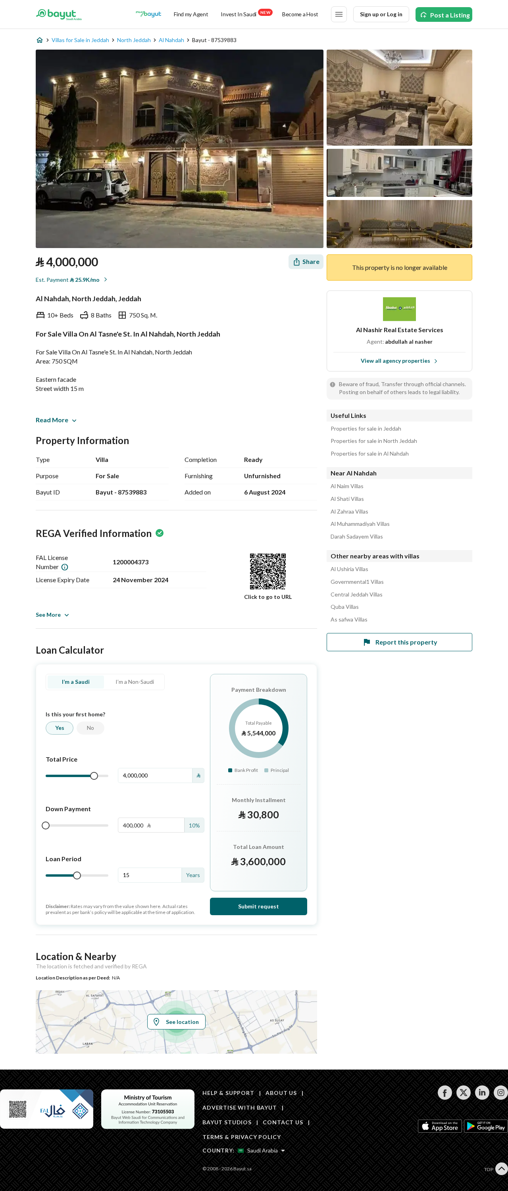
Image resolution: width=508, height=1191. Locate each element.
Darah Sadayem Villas (357, 536)
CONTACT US (283, 1122)
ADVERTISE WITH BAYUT (239, 1107)
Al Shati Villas (347, 499)
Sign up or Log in (381, 14)
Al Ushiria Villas (349, 569)
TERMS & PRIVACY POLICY (241, 1136)
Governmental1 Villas (357, 582)
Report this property (406, 642)
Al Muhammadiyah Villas (360, 524)
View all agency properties (395, 360)
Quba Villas (345, 607)
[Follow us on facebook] (444, 1097)
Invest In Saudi (245, 13)
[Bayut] (59, 14)
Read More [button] (52, 419)
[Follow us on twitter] (463, 1097)
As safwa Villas (349, 619)
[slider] (94, 776)
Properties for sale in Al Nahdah (370, 453)
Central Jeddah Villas (357, 594)
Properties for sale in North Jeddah (374, 441)
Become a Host (300, 14)
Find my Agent (191, 14)
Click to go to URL (268, 596)
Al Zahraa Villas (349, 511)
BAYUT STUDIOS (227, 1122)
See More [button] (48, 614)
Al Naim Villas (347, 486)
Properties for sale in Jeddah (366, 428)
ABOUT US (281, 1092)
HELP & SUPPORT (228, 1092)
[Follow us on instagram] (500, 1097)
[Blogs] (148, 14)
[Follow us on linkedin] (482, 1097)
